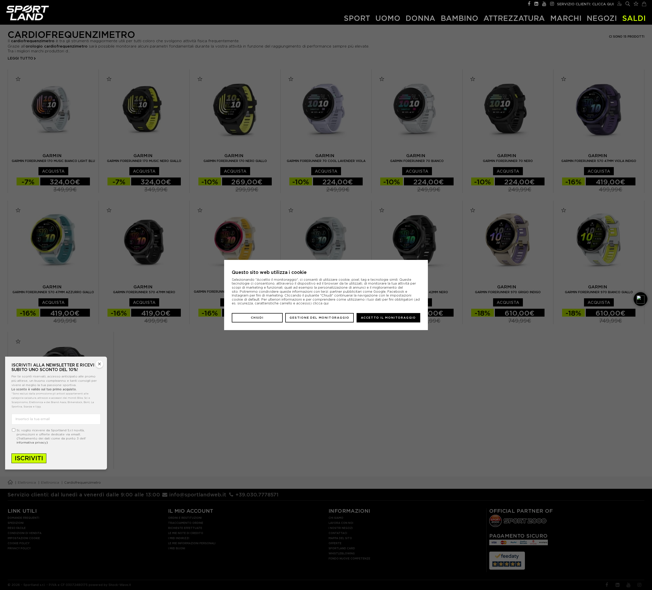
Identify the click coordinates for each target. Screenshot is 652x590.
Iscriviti (29, 458)
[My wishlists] (636, 3)
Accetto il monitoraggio (388, 317)
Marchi (565, 18)
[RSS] (536, 3)
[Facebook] (529, 3)
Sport (357, 18)
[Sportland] (27, 13)
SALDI (634, 18)
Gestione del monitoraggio (319, 317)
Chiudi (257, 317)
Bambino (459, 18)
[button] (640, 299)
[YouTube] (544, 3)
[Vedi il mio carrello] (644, 3)
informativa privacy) (32, 442)
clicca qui (321, 303)
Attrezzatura (514, 18)
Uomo (387, 18)
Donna (420, 18)
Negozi (602, 18)
